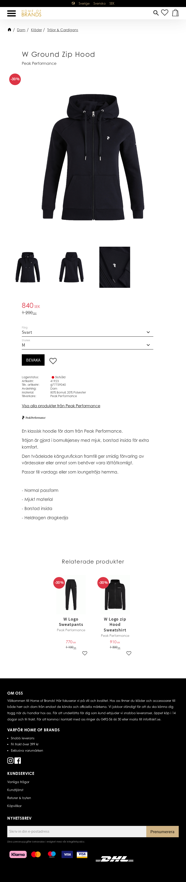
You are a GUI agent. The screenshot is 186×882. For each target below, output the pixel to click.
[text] (93, 306)
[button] (11, 13)
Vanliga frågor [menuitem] (18, 782)
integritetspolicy (75, 841)
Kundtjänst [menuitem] (15, 790)
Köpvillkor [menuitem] (14, 806)
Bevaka (33, 360)
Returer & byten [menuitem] (19, 798)
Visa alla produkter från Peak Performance (61, 405)
